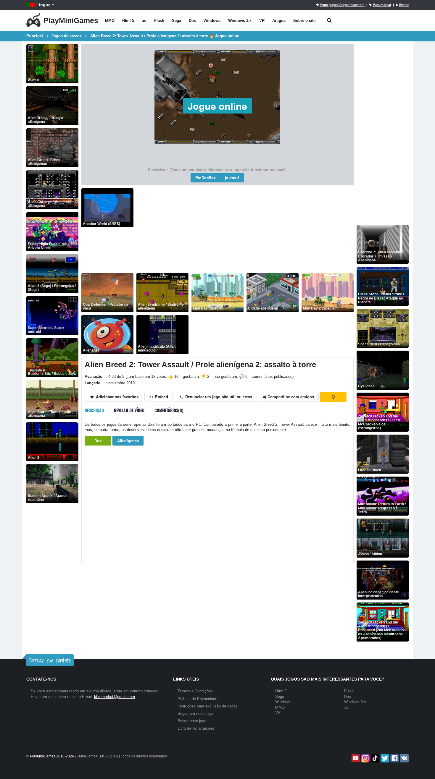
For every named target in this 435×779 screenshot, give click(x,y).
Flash (159, 20)
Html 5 (128, 20)
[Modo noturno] (333, 397)
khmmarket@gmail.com (114, 696)
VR (262, 20)
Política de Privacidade (197, 699)
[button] (329, 20)
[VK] (404, 758)
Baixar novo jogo (192, 721)
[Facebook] (394, 758)
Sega (176, 20)
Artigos (279, 20)
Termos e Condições (195, 691)
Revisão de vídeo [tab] (129, 410)
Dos (192, 20)
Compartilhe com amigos (290, 396)
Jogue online (217, 106)
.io (144, 20)
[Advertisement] (245, 229)
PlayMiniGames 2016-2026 (52, 756)
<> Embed (158, 396)
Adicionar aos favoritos (116, 396)
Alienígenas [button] (128, 440)
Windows (212, 20)
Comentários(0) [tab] (168, 410)
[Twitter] (384, 758)
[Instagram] (365, 758)
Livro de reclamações (196, 728)
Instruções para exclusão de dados (208, 706)
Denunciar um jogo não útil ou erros (218, 396)
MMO (110, 20)
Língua (43, 4)
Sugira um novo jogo (195, 713)
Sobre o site (304, 20)
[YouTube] (355, 758)
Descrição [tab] (94, 410)
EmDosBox (205, 177)
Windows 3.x (240, 20)
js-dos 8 (232, 177)
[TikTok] (374, 758)
